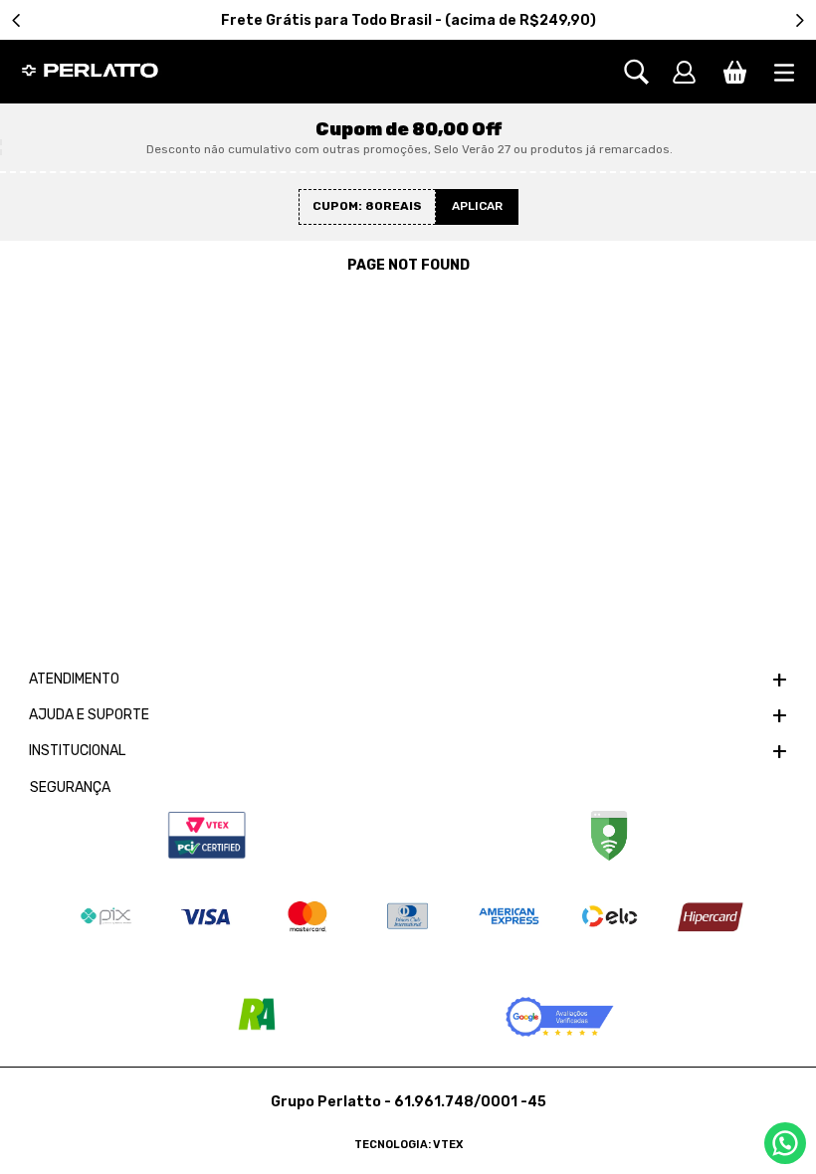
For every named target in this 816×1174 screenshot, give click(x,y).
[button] (646, 72)
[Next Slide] (799, 20)
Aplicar (477, 206)
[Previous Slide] (16, 20)
